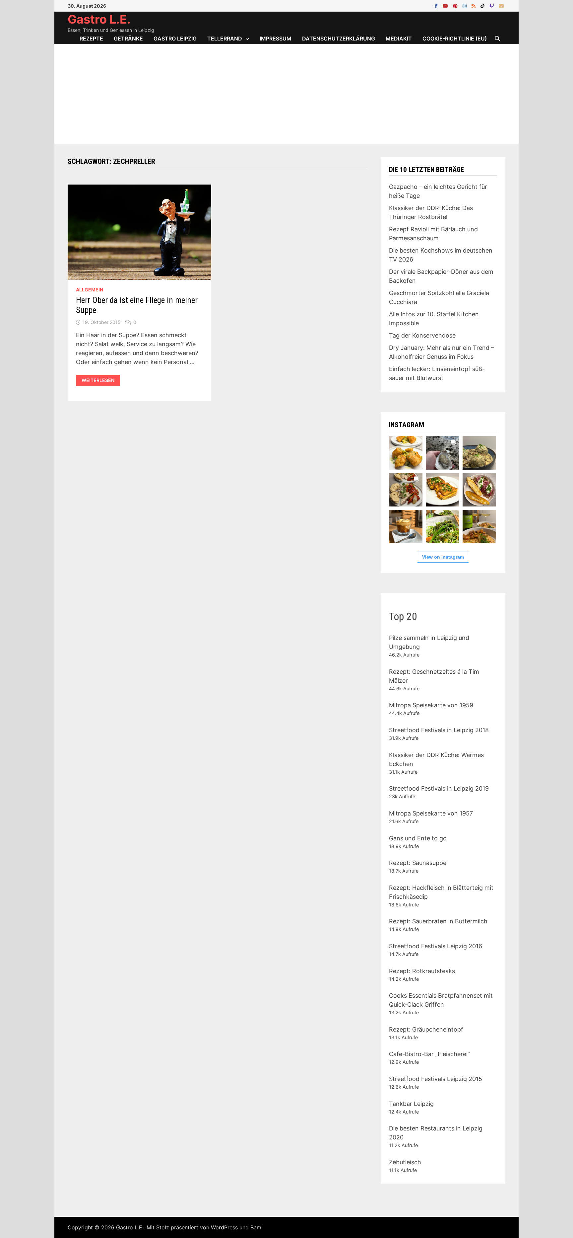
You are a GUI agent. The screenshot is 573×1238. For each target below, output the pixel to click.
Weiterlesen (97, 380)
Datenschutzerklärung (338, 38)
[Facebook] (437, 5)
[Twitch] (492, 5)
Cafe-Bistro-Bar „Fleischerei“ (429, 1053)
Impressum (275, 38)
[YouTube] (446, 5)
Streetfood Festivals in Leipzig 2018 (439, 730)
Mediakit (399, 38)
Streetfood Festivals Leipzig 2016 (435, 946)
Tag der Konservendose (422, 335)
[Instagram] (465, 5)
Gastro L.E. (99, 19)
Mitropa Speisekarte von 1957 (431, 813)
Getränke (128, 38)
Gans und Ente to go (418, 838)
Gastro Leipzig (175, 38)
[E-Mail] (501, 5)
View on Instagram (443, 557)
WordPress (224, 1227)
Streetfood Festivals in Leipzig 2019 (439, 788)
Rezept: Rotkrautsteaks (422, 970)
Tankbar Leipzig (411, 1103)
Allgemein (89, 289)
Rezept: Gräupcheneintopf (426, 1029)
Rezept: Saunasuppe (417, 862)
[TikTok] (483, 5)
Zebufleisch (405, 1162)
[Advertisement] (286, 93)
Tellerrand (224, 38)
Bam (255, 1227)
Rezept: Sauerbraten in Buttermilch (438, 921)
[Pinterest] (456, 5)
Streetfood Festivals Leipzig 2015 (435, 1078)
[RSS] (474, 5)
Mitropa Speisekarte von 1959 (431, 705)
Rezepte (91, 38)
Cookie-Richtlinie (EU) (454, 38)
